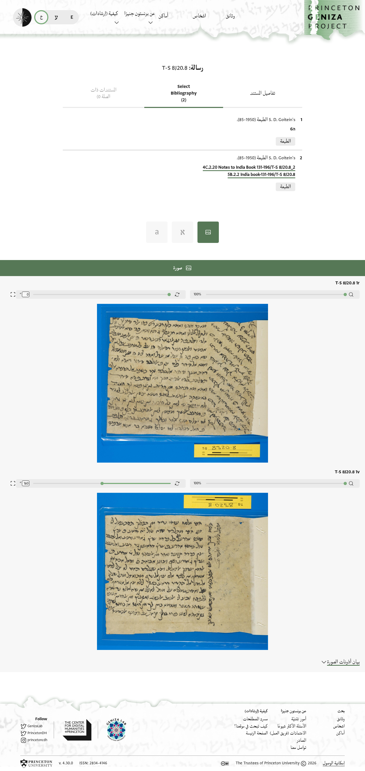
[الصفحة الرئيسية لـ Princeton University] (36, 763)
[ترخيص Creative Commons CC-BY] (225, 763)
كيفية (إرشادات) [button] (104, 13)
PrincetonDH (37, 733)
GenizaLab (35, 726)
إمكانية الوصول (334, 763)
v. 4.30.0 (66, 763)
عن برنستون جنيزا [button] (139, 13)
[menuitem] (241, 18)
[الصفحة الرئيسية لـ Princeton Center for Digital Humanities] (72, 730)
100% (197, 294)
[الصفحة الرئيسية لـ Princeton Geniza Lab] (112, 730)
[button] (334, 20)
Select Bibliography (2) (184, 93)
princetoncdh (37, 740)
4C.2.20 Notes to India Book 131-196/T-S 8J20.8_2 (249, 167)
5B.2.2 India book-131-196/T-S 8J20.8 (261, 174)
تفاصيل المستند (262, 93)
